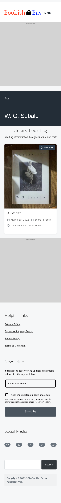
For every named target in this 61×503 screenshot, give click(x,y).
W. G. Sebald (35, 225)
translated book (19, 225)
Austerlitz (14, 213)
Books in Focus (43, 219)
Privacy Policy (12, 324)
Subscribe (30, 411)
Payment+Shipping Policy (19, 331)
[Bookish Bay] (23, 13)
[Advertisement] (30, 55)
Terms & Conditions (16, 345)
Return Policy (12, 338)
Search (49, 464)
